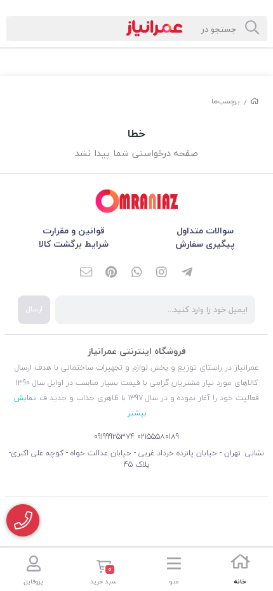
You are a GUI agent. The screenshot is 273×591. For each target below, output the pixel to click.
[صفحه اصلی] (254, 101)
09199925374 (114, 436)
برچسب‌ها (225, 101)
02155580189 (158, 436)
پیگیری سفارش (205, 244)
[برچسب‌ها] (136, 201)
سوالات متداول (205, 230)
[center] (252, 28)
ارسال (34, 309)
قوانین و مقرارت (74, 230)
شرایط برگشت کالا (74, 244)
